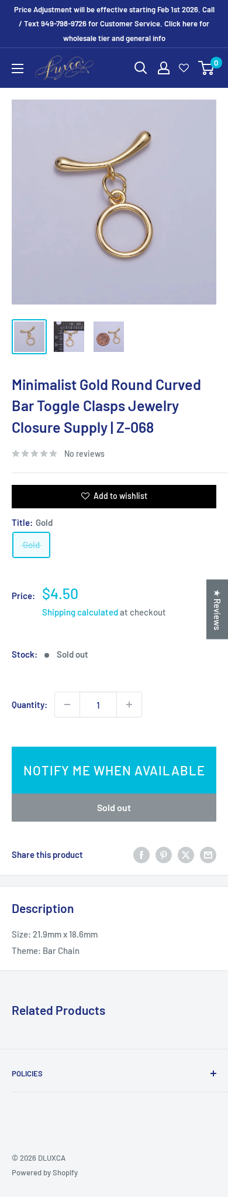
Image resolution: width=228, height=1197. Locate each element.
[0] (206, 68)
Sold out (114, 807)
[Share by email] (208, 854)
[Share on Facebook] (141, 854)
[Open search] (140, 67)
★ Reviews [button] (217, 609)
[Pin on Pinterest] (164, 854)
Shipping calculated (80, 612)
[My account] (164, 67)
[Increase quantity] (129, 704)
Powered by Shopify (45, 1172)
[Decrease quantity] (67, 704)
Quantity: (29, 704)
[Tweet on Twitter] (186, 854)
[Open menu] (17, 68)
